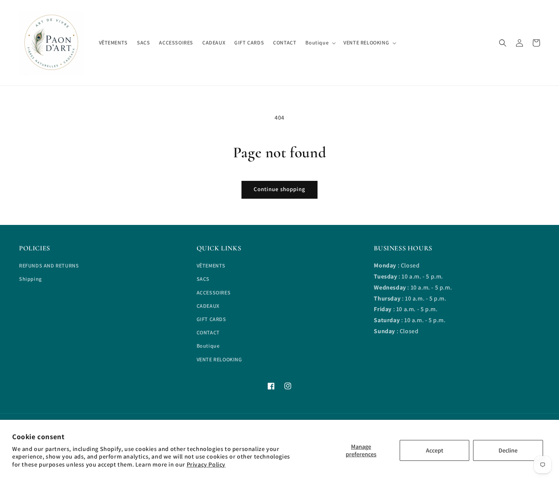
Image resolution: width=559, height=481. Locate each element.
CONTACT (208, 332)
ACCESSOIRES (214, 292)
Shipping (30, 278)
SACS (203, 278)
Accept (434, 450)
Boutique (208, 345)
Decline (508, 450)
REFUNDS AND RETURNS (49, 265)
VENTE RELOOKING (219, 359)
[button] (502, 43)
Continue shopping (279, 189)
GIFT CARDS (211, 319)
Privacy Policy (206, 464)
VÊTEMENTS (211, 265)
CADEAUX (208, 305)
